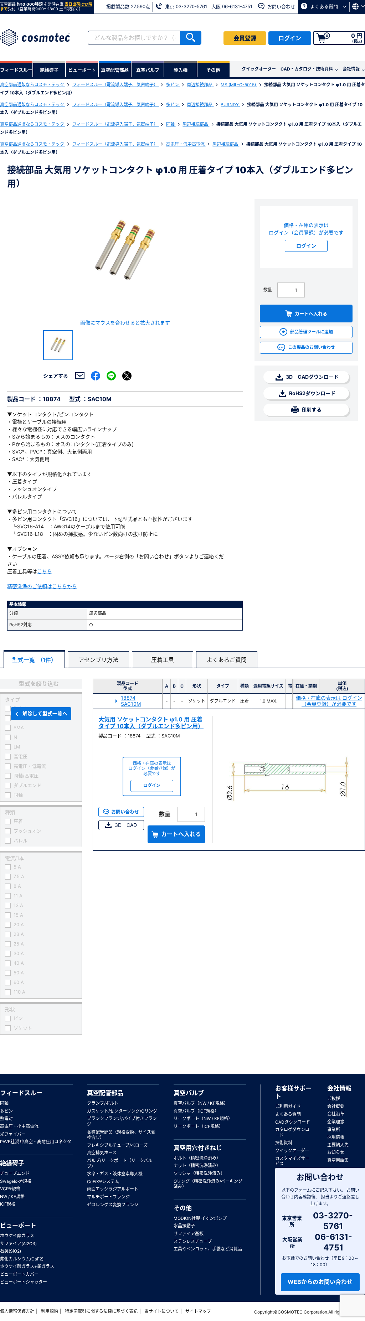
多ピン (173, 84)
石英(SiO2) (10, 1251)
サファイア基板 (189, 1233)
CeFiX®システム (103, 1181)
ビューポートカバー (19, 1274)
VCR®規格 (10, 1188)
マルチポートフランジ (108, 1197)
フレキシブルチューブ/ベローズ (117, 1145)
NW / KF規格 (12, 1196)
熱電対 (6, 1118)
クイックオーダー (259, 69)
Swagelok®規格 (15, 1181)
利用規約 (49, 1311)
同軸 (171, 124)
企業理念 (335, 1121)
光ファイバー (13, 1134)
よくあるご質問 (227, 659)
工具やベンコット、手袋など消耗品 (208, 1249)
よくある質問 (324, 6)
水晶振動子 (184, 1225)
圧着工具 (162, 659)
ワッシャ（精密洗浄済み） (199, 1173)
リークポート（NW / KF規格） (203, 1118)
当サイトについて (161, 1311)
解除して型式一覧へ (44, 713)
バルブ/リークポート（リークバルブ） (119, 1163)
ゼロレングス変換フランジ (112, 1204)
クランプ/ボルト (102, 1103)
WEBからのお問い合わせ (320, 1281)
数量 (267, 289)
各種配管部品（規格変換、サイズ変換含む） (121, 1134)
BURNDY (230, 104)
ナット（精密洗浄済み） (197, 1165)
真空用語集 (338, 1160)
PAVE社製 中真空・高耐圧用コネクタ (35, 1141)
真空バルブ (189, 1093)
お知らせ (335, 1152)
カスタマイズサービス (292, 1161)
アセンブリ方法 (98, 659)
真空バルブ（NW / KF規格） (201, 1103)
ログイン (289, 38)
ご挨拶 (333, 1098)
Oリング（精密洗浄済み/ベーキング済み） (208, 1184)
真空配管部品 (105, 1093)
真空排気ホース (102, 1152)
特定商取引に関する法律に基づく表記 (101, 1311)
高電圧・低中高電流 (186, 144)
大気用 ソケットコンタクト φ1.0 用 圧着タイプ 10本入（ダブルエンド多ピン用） (151, 723)
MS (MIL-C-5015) (239, 84)
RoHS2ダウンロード (311, 393)
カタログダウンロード (292, 1132)
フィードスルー (21, 1093)
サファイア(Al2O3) (18, 1243)
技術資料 (283, 1142)
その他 (183, 1208)
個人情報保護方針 (17, 1311)
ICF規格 (7, 1204)
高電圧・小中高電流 (19, 1126)
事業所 (333, 1129)
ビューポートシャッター (23, 1282)
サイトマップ (198, 1311)
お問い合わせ (280, 6)
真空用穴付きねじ (198, 1147)
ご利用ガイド (288, 1106)
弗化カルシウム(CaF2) (21, 1259)
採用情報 (335, 1137)
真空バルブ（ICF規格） (196, 1111)
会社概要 (335, 1106)
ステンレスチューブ (193, 1241)
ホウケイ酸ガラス (17, 1235)
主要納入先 (338, 1145)
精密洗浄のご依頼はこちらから (42, 586)
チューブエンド (15, 1173)
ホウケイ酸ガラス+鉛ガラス (27, 1266)
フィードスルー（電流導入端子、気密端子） (115, 84)
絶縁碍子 (12, 1163)
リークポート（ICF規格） (198, 1126)
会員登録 (244, 38)
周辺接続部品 (200, 84)
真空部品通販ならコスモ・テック (32, 84)
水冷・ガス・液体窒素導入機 (115, 1173)
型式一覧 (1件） (34, 659)
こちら (44, 571)
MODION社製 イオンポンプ (200, 1218)
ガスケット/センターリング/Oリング (122, 1111)
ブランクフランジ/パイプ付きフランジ (122, 1121)
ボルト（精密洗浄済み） (197, 1158)
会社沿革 (335, 1114)
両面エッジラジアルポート (112, 1189)
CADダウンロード (292, 1122)
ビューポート (18, 1225)
